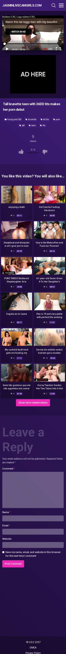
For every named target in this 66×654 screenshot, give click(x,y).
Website (6, 538)
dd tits (46, 119)
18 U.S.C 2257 (33, 642)
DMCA (33, 647)
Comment (8, 468)
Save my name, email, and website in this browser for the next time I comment (33, 554)
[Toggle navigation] (61, 5)
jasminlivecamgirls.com (20, 5)
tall (23, 125)
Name (6, 512)
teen (33, 125)
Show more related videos (33, 402)
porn (57, 119)
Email (6, 525)
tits (44, 125)
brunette (31, 119)
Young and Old (14, 119)
